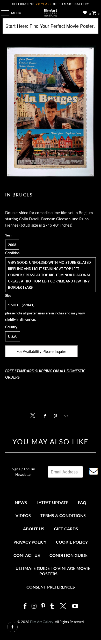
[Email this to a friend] (67, 416)
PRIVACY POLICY (29, 541)
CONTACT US (26, 555)
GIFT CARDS (66, 528)
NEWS (21, 502)
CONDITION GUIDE (68, 555)
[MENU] (2, 13)
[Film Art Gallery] (50, 13)
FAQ (82, 502)
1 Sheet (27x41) (21, 305)
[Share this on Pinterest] (57, 416)
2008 (12, 245)
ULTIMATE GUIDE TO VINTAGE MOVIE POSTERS (53, 571)
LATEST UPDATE (52, 502)
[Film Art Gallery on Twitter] (63, 606)
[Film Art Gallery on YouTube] (75, 606)
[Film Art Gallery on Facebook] (25, 606)
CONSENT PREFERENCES (50, 586)
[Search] (51, 28)
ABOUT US (33, 528)
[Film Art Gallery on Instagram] (34, 606)
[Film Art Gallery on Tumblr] (52, 606)
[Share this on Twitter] (34, 415)
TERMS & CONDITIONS (63, 515)
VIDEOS (23, 515)
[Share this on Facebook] (46, 416)
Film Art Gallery (41, 622)
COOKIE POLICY (72, 541)
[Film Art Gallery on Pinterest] (43, 606)
